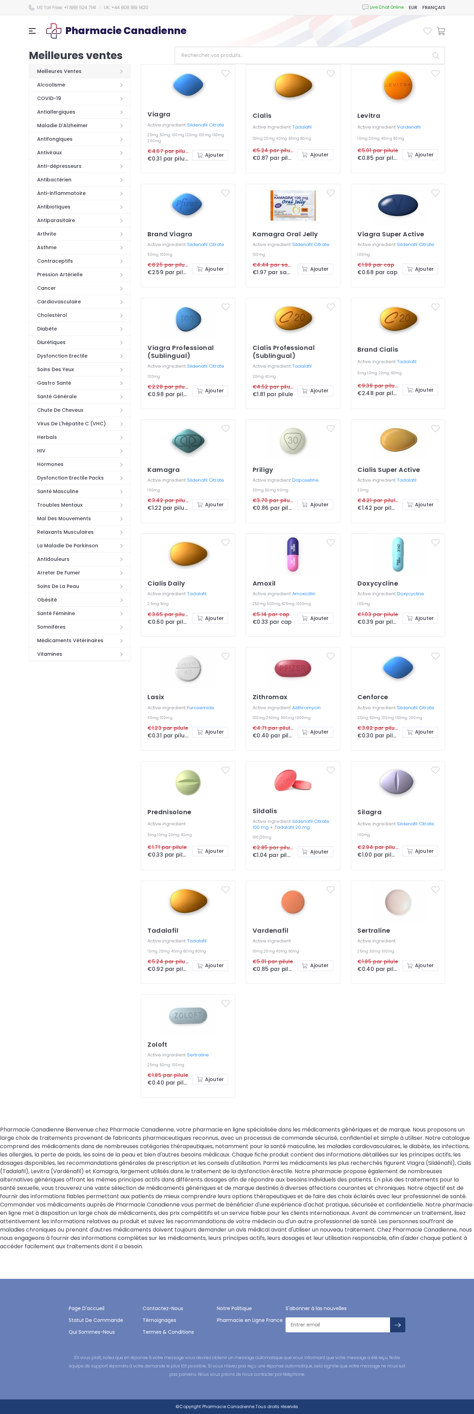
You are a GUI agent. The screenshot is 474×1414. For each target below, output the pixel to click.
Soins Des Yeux (55, 369)
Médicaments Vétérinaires (70, 640)
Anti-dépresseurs (59, 166)
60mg (294, 138)
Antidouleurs (53, 559)
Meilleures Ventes (59, 71)
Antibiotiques (53, 206)
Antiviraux (49, 152)
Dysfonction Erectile (62, 355)
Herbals (47, 437)
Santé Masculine (57, 491)
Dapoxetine (305, 480)
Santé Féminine (56, 613)
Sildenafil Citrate (205, 125)
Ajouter (214, 155)
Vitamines (49, 654)
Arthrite (46, 233)
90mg (282, 490)
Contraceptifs (55, 261)
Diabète (47, 328)
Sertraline (198, 1055)
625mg (289, 603)
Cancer (46, 288)
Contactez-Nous (163, 1308)
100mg (179, 135)
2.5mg (153, 603)
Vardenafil (409, 127)
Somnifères (51, 626)
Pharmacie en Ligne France (250, 1320)
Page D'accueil (86, 1308)
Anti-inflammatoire (61, 193)
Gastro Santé (54, 382)
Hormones (50, 464)
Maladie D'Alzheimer (62, 125)
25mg (153, 135)
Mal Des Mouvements (64, 518)
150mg (218, 135)
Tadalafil (302, 127)
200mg (154, 141)
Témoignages (159, 1320)
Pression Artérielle (60, 274)
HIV (41, 450)
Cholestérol (52, 315)
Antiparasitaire (56, 220)
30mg (259, 490)
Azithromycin (306, 707)
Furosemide (200, 707)
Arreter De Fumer (58, 572)
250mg (260, 603)
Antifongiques (55, 139)
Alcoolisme (51, 84)
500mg (274, 603)
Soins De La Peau (58, 586)
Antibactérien (54, 179)
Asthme (47, 247)
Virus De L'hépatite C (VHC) (71, 423)
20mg (270, 138)
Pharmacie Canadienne (228, 1406)
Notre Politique (234, 1308)
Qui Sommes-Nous (92, 1332)
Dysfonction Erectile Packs (70, 477)
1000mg (303, 603)
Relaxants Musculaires (65, 532)
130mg (205, 135)
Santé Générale (57, 396)
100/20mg (262, 837)
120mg (192, 135)
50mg (166, 135)
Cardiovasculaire (59, 301)
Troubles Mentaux (60, 504)
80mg (306, 138)
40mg (282, 138)
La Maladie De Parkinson (67, 545)
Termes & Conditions (168, 1332)
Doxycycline (410, 593)
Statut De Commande (96, 1320)
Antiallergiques (56, 111)
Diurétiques (51, 342)
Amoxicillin (303, 593)
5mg (362, 373)
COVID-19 (49, 98)
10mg (258, 138)
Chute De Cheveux (60, 410)
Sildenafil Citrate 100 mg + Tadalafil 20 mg (291, 824)
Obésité (47, 599)
